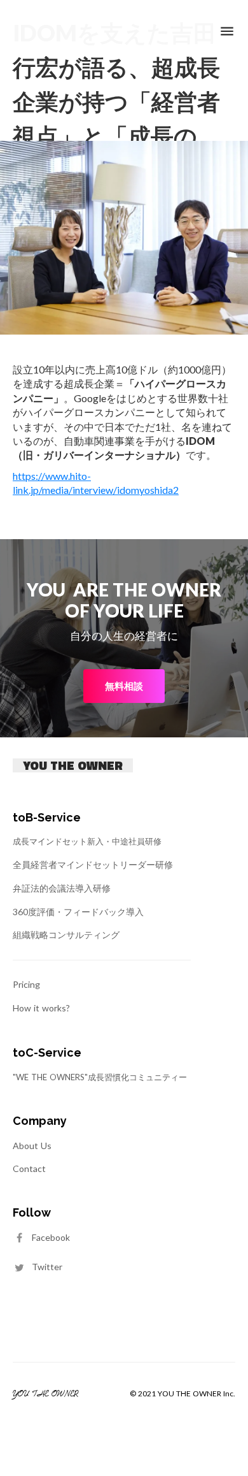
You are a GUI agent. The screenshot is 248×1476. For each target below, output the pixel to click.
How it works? (41, 1007)
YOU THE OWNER (73, 765)
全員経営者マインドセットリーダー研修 (93, 864)
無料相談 (124, 685)
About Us (32, 1145)
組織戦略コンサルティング (66, 934)
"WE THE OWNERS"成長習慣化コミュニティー (100, 1077)
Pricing (26, 984)
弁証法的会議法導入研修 (62, 888)
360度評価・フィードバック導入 (78, 911)
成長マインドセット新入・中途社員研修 (87, 841)
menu (227, 31)
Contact (29, 1168)
